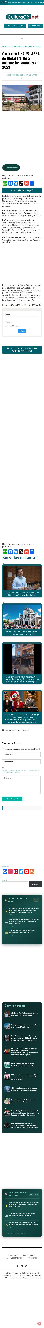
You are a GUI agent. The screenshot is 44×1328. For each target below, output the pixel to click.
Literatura (27, 46)
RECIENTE (37, 46)
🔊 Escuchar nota (11, 168)
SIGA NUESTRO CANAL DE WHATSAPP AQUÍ (22, 349)
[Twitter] (25, 1266)
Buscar (4, 880)
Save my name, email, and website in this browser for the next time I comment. (21, 771)
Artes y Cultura (9, 46)
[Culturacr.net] (22, 17)
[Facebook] (17, 1266)
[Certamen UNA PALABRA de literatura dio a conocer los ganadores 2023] (22, 126)
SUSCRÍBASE (32, 1258)
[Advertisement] (22, 135)
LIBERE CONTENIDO (14, 1258)
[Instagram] (21, 1266)
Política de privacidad (15, 1272)
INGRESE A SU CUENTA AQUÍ (14, 26)
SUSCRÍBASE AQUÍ (35, 26)
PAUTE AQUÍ (13, 1255)
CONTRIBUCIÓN (29, 1255)
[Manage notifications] (39, 1323)
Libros (19, 46)
